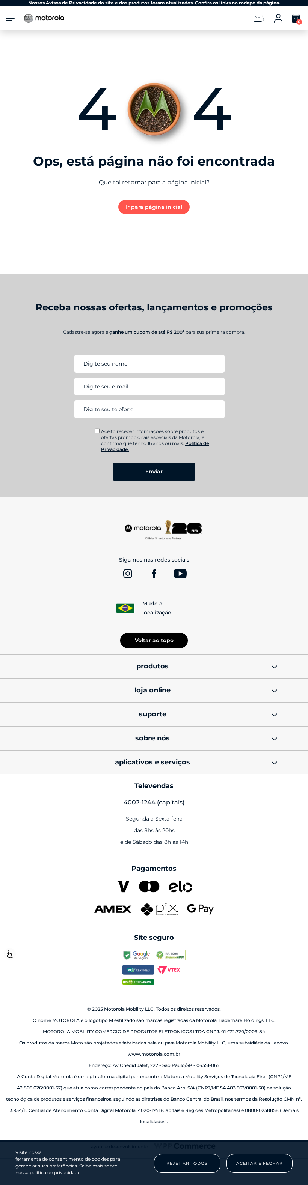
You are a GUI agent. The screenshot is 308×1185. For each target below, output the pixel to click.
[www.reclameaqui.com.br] (170, 956)
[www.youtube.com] (180, 573)
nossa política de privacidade (47, 1172)
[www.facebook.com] (154, 573)
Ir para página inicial (154, 207)
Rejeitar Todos (187, 1163)
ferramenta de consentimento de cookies (62, 1159)
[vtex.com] (170, 970)
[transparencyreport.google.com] (138, 956)
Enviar (154, 471)
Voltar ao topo (154, 640)
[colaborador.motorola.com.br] (138, 970)
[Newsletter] (259, 18)
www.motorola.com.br (154, 1054)
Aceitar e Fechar (259, 1163)
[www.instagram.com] (128, 573)
